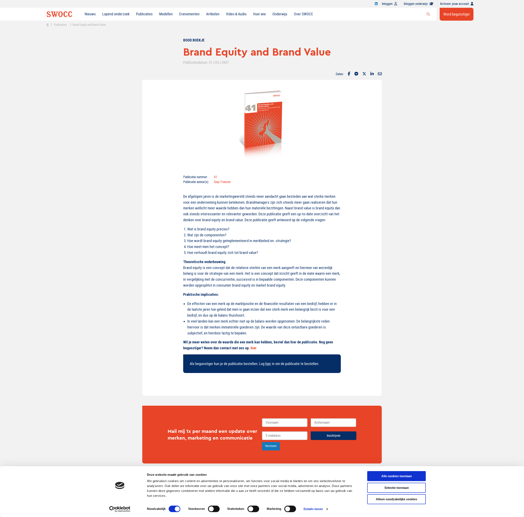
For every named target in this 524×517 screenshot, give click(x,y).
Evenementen (189, 14)
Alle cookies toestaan (396, 476)
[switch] (214, 509)
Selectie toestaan (396, 487)
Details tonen (313, 509)
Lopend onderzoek (116, 14)
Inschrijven (333, 436)
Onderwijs (279, 14)
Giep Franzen (222, 182)
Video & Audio (236, 14)
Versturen (271, 446)
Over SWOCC (303, 14)
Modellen (166, 14)
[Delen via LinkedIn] (372, 74)
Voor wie (259, 14)
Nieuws (90, 14)
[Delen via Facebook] (349, 74)
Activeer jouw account (454, 4)
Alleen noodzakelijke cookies (396, 499)
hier (253, 348)
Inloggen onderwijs (416, 4)
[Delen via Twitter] (364, 74)
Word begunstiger (456, 14)
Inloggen (387, 4)
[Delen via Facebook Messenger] (356, 74)
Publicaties (144, 14)
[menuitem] (90, 14)
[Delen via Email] (380, 74)
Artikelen (212, 14)
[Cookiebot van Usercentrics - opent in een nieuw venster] (120, 509)
